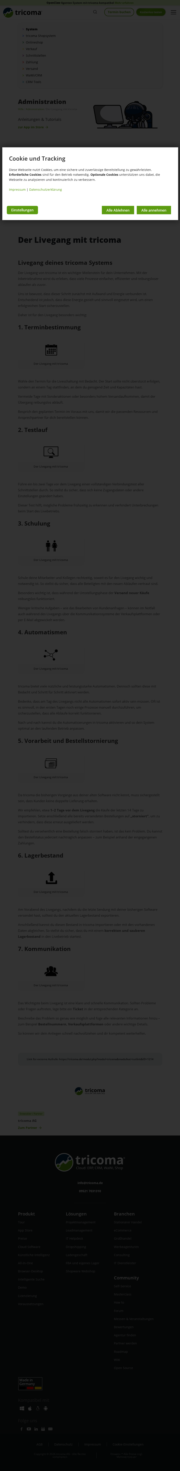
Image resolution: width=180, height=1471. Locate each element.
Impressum (17, 189)
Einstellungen (22, 210)
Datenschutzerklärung (45, 189)
